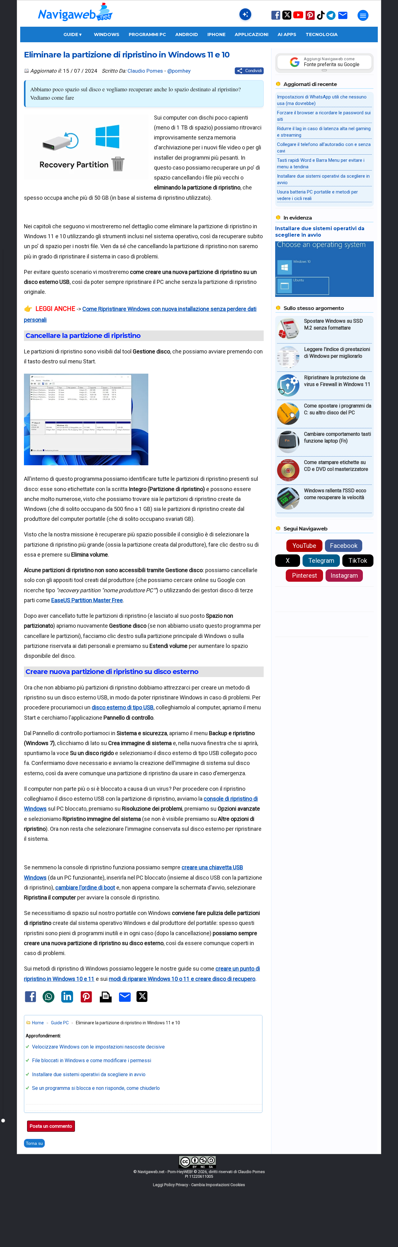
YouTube (304, 545)
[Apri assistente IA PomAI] (245, 14)
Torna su (34, 1143)
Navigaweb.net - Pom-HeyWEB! (165, 1171)
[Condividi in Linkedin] (67, 1001)
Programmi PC (147, 34)
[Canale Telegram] (331, 19)
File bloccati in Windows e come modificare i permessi (91, 1060)
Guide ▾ (72, 34)
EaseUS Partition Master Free (87, 600)
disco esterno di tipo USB (123, 707)
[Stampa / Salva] (105, 997)
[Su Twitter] (286, 18)
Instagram (344, 575)
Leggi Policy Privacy (170, 1184)
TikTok (358, 560)
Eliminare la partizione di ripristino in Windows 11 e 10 (126, 54)
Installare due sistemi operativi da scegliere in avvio (89, 1074)
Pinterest (304, 575)
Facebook (344, 545)
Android (186, 34)
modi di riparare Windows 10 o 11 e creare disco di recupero (182, 979)
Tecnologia (322, 34)
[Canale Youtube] (298, 17)
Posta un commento (51, 1126)
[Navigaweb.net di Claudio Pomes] (75, 24)
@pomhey (179, 71)
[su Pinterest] (310, 19)
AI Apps (287, 34)
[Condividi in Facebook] (30, 1001)
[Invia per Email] (125, 1002)
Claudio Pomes (145, 71)
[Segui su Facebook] (276, 19)
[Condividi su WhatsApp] (48, 1001)
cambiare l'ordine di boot (85, 887)
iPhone (216, 34)
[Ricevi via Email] (342, 19)
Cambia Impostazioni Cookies (218, 1184)
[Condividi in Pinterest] (86, 1002)
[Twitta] (142, 1000)
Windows (106, 34)
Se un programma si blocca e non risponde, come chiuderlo (96, 1088)
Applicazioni (251, 34)
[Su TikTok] (321, 19)
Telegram (321, 560)
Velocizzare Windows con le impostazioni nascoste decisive (98, 1047)
